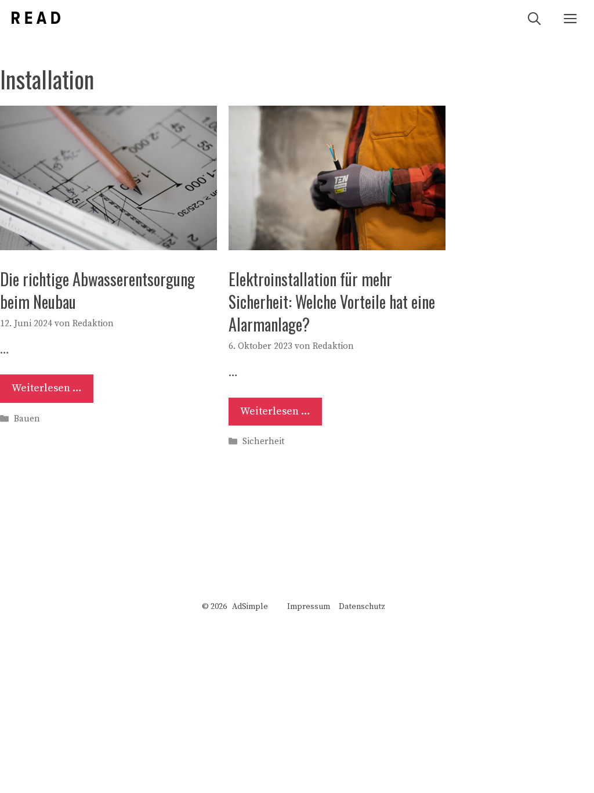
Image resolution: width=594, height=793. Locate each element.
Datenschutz (362, 606)
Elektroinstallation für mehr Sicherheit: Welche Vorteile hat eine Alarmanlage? (332, 301)
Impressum (308, 606)
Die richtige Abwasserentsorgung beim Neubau (97, 290)
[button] (534, 18)
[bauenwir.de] (36, 18)
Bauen (27, 418)
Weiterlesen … (47, 388)
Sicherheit (263, 442)
